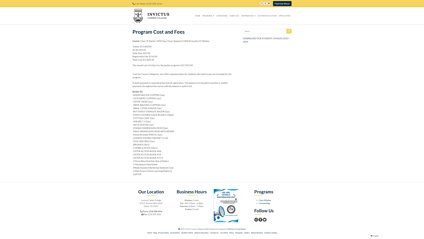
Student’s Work (187, 233)
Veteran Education (267, 16)
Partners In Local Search (237, 229)
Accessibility (175, 233)
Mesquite (239, 233)
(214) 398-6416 (154, 3)
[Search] (289, 31)
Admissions (221, 16)
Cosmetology (264, 203)
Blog (155, 233)
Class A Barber (265, 200)
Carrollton (224, 233)
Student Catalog (270, 233)
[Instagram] (261, 3)
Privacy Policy (163, 233)
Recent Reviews (257, 233)
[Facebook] (265, 3)
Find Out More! (282, 3)
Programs (207, 16)
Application (284, 16)
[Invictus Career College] (151, 15)
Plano (231, 233)
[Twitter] (269, 3)
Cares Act (234, 16)
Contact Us (214, 233)
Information (247, 16)
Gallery (247, 233)
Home (197, 16)
